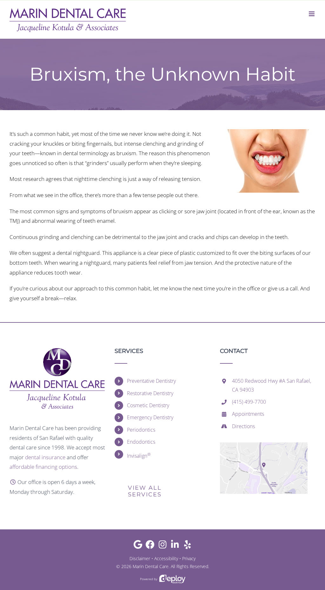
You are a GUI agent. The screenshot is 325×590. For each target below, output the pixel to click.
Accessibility (166, 558)
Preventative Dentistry (151, 380)
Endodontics (141, 441)
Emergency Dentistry (150, 417)
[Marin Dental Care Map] (264, 445)
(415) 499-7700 (249, 401)
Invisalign (139, 455)
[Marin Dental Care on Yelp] (187, 546)
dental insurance (45, 457)
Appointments (248, 413)
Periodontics (141, 429)
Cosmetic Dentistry (148, 405)
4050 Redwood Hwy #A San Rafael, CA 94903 (271, 385)
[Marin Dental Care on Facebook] (150, 546)
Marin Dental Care (151, 566)
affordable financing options (43, 466)
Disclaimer (139, 558)
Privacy (189, 558)
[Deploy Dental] (172, 579)
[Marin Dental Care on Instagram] (162, 546)
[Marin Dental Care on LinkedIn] (175, 546)
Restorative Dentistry (150, 393)
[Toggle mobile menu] (312, 13)
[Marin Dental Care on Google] (137, 546)
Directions (243, 426)
